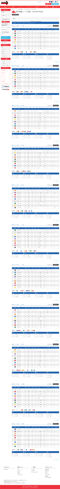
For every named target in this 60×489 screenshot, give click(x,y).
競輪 (18, 469)
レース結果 (32, 470)
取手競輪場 (20, 9)
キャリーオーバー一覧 (5, 65)
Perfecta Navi (4, 72)
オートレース (3, 49)
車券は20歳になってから (5, 29)
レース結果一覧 (15, 14)
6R (28, 18)
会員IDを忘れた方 (4, 25)
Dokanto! (19, 473)
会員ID (3, 11)
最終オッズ (55, 25)
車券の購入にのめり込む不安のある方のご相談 (10, 481)
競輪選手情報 (47, 469)
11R (39, 18)
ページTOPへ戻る (56, 101)
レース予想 (32, 469)
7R (30, 18)
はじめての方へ (4, 42)
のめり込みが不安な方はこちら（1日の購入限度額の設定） (5, 32)
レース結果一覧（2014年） (27, 9)
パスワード (3, 15)
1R (17, 18)
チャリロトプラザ (4, 56)
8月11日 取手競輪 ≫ (38, 21)
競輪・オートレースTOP (15, 9)
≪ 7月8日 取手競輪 (32, 21)
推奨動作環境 (36, 486)
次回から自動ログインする (6, 19)
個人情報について (30, 486)
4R (24, 18)
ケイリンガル (3, 76)
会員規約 (23, 486)
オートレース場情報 (4, 83)
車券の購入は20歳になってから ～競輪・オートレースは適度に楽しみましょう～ (15, 480)
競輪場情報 (3, 81)
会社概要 (26, 486)
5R (26, 18)
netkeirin (3, 74)
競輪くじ (3, 51)
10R (37, 18)
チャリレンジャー (47, 474)
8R (32, 18)
